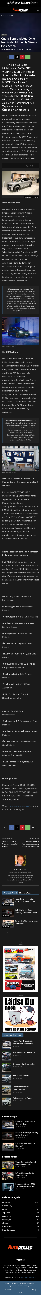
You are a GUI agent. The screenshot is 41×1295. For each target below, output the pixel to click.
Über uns (15, 1283)
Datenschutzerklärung (27, 1283)
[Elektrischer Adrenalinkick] (6, 1055)
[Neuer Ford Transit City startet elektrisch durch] (8, 902)
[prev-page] (3, 932)
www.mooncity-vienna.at (19, 806)
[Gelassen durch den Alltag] (6, 1067)
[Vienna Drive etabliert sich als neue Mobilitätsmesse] (8, 1165)
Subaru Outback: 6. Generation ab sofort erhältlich (10, 843)
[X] (17, 57)
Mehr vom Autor (25, 893)
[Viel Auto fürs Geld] (6, 1078)
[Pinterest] (22, 57)
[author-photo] (20, 866)
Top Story (9, 15)
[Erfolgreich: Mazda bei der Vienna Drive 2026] (8, 1176)
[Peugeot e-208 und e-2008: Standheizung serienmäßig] (8, 1187)
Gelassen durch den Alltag (24, 1064)
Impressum (12, 1286)
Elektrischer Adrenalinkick (24, 1052)
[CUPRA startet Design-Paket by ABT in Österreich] (8, 913)
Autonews (6, 904)
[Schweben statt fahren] (6, 1101)
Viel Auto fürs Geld (21, 1075)
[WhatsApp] (27, 57)
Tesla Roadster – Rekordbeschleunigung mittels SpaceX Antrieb (30, 843)
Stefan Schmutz (9, 49)
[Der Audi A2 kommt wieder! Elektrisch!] (8, 924)
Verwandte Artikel (10, 893)
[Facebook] (11, 57)
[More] (32, 57)
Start (2, 15)
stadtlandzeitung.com (25, 1286)
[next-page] (7, 932)
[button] (4, 10)
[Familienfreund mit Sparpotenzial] (6, 1090)
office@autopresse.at (28, 1277)
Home (7, 1283)
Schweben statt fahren (22, 1098)
